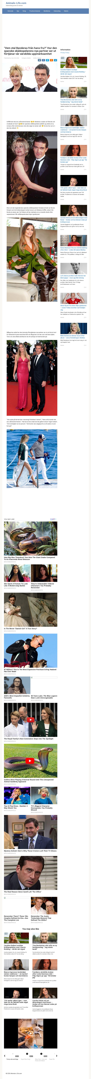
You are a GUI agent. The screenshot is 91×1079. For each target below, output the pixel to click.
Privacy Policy (64, 52)
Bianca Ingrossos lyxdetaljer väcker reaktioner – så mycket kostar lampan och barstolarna (16, 974)
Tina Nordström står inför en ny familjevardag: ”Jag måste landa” (44, 947)
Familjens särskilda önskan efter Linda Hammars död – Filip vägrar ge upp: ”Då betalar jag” (44, 975)
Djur (18, 11)
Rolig (24, 11)
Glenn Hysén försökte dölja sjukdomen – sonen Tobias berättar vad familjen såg (73, 308)
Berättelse (47, 11)
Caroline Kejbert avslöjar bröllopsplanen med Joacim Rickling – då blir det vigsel (15, 947)
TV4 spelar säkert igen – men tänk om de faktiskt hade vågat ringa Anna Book (16, 1002)
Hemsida (10, 11)
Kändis (66, 11)
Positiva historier (34, 11)
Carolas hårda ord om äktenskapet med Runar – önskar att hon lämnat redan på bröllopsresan (44, 1003)
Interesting (57, 11)
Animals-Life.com (16, 3)
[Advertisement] (45, 28)
